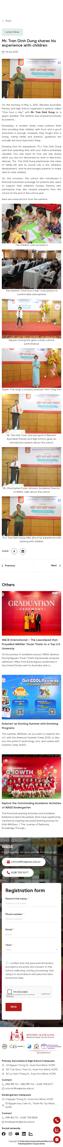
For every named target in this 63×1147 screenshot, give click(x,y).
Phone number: (15, 914)
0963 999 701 (11, 1084)
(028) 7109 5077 (45, 1084)
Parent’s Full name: (17, 899)
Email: (10, 929)
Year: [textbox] (8, 950)
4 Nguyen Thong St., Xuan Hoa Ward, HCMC (29, 1099)
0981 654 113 (11, 1118)
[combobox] (31, 950)
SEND (14, 1007)
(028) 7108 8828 (28, 1118)
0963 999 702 (27, 1084)
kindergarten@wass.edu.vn (20, 1122)
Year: (9, 945)
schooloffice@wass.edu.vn (19, 1088)
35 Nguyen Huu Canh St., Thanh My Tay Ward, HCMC (30, 1105)
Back (8, 21)
